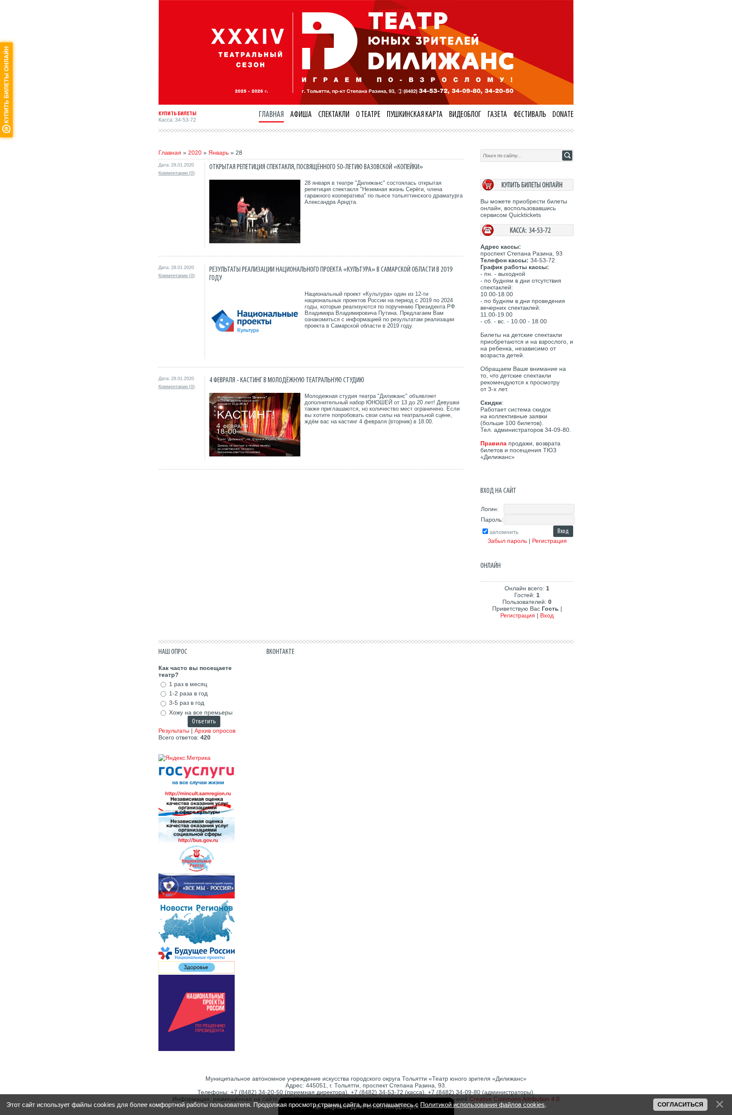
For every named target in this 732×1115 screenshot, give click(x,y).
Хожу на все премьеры (201, 712)
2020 (195, 152)
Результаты (173, 730)
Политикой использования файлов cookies (482, 1104)
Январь (218, 152)
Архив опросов (215, 730)
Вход (547, 615)
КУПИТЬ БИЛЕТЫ (177, 113)
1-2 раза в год (188, 693)
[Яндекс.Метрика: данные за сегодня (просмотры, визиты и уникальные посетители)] (184, 757)
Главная (169, 152)
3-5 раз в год (186, 703)
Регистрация (549, 540)
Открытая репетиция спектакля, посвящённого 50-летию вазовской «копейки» (316, 167)
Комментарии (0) (176, 172)
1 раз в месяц (188, 684)
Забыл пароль (507, 540)
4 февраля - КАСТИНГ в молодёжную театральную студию (286, 380)
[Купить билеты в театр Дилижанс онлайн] (527, 188)
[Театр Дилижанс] (366, 102)
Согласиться (680, 1104)
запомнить (503, 531)
